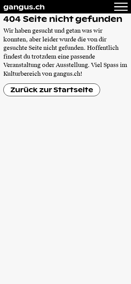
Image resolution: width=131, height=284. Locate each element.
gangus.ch (24, 6)
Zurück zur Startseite (51, 89)
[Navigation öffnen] (121, 7)
